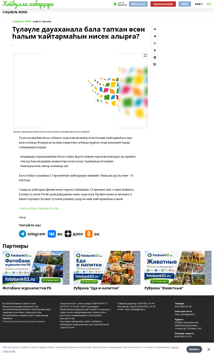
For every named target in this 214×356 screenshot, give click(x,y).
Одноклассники (163, 4)
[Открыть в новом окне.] (32, 234)
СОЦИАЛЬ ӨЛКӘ (15, 12)
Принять (194, 349)
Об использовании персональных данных (24, 321)
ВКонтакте (138, 4)
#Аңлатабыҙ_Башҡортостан (38, 208)
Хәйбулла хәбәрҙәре (28, 3)
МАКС (185, 4)
